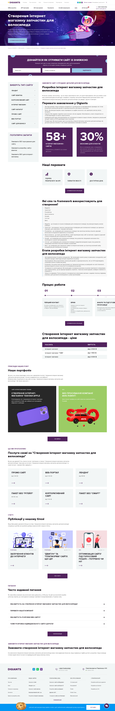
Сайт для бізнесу (19, 123)
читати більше (57, 634)
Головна (25, 2)
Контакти (67, 2)
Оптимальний (73, 682)
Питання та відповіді (48, 2)
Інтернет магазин (19, 105)
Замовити (32, 682)
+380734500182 (65, 668)
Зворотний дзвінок (101, 8)
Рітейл (71, 689)
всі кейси (57, 439)
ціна (35, 692)
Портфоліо (51, 8)
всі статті (57, 576)
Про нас (10, 682)
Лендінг (15, 91)
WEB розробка (12, 8)
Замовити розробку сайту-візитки (22, 149)
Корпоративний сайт (20, 100)
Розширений (73, 685)
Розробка (36, 695)
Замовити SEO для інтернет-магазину (22, 155)
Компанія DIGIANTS (12, 48)
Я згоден (93, 707)
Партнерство (59, 2)
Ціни (76, 8)
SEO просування (38, 8)
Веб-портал (16, 119)
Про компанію (32, 2)
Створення (57, 695)
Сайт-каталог (17, 109)
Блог (40, 2)
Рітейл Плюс (73, 692)
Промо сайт (17, 114)
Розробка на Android (96, 685)
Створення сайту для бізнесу (32, 48)
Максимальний (74, 695)
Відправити (87, 70)
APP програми (25, 8)
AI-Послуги (85, 7)
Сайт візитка (17, 95)
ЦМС (53, 692)
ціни (32, 685)
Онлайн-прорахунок (64, 8)
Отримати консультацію (17, 40)
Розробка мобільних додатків (98, 682)
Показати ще (57, 700)
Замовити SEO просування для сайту (23, 143)
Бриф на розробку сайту (14, 695)
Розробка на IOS (95, 689)
